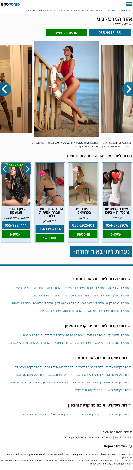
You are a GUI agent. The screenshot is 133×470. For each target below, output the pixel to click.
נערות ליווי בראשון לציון (67, 303)
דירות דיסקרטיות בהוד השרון (58, 367)
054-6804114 (50, 228)
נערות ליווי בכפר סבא (80, 295)
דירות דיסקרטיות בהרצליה (28, 367)
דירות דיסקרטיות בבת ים (118, 367)
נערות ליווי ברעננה (72, 311)
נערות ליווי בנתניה (39, 295)
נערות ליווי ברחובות (43, 303)
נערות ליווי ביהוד (102, 295)
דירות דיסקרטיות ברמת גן (56, 382)
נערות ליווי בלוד (59, 295)
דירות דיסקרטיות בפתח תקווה (30, 374)
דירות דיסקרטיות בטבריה (90, 414)
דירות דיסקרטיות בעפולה (62, 414)
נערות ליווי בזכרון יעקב (119, 335)
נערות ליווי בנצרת (121, 343)
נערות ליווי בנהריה (32, 335)
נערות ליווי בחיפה (75, 335)
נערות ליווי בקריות (18, 343)
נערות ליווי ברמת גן (121, 311)
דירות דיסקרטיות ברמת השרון (25, 382)
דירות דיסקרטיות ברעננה (118, 390)
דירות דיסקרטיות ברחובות (85, 382)
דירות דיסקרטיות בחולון (119, 374)
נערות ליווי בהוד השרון (49, 288)
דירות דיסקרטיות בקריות (34, 414)
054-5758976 (117, 225)
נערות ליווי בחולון (122, 295)
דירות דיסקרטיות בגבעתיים (89, 367)
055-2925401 (83, 225)
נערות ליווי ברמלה (21, 303)
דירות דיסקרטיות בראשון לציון (115, 382)
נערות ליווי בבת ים (96, 288)
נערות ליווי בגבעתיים (74, 288)
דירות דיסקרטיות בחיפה (118, 414)
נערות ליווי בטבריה (54, 335)
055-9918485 (110, 32)
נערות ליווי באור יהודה (103, 252)
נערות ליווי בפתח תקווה (118, 303)
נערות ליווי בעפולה (62, 343)
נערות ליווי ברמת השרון (97, 311)
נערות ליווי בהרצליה (25, 288)
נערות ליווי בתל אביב (50, 311)
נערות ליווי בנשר (101, 343)
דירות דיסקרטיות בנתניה (60, 374)
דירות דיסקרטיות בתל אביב (88, 390)
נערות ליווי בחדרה (96, 335)
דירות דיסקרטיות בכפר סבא (90, 374)
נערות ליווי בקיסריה (40, 343)
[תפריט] (129, 4)
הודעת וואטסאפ (66, 32)
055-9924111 (16, 225)
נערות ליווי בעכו (83, 343)
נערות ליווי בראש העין (93, 303)
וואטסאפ (116, 234)
